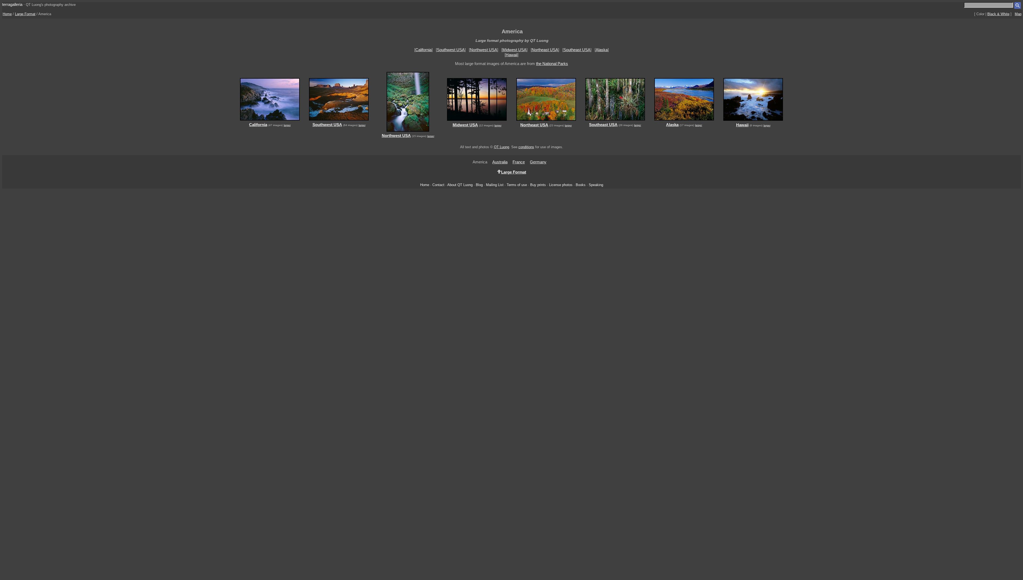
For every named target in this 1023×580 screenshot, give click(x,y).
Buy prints (538, 185)
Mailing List (495, 185)
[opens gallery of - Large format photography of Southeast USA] (615, 121)
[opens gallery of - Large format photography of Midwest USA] (477, 121)
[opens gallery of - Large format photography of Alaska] (684, 121)
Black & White (998, 14)
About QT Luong (460, 185)
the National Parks (552, 63)
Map (1018, 14)
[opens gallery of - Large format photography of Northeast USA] (546, 121)
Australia (500, 162)
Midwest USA (514, 49)
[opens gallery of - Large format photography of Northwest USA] (408, 132)
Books (581, 185)
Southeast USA (576, 49)
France (519, 162)
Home (7, 14)
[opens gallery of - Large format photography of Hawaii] (753, 121)
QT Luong (501, 147)
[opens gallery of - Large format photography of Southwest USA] (339, 121)
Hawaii (511, 55)
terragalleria (12, 4)
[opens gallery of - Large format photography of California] (270, 121)
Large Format (25, 14)
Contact (438, 185)
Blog (479, 185)
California (423, 49)
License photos (561, 185)
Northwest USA (483, 49)
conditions (526, 147)
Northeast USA (545, 49)
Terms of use (517, 185)
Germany (538, 162)
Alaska (602, 49)
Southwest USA (451, 49)
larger (287, 125)
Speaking (596, 185)
